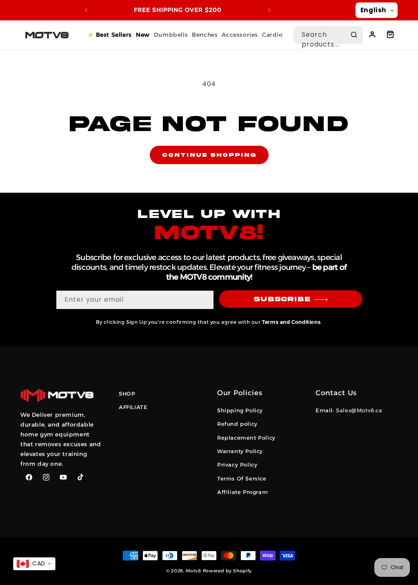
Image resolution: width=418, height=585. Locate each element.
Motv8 (193, 571)
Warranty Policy (240, 451)
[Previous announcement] (86, 10)
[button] (390, 34)
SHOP (127, 393)
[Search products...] (354, 35)
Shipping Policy (240, 410)
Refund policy (237, 423)
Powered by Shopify (227, 571)
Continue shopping (209, 155)
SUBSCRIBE (281, 299)
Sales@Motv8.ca (359, 410)
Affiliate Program (242, 492)
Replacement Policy (246, 437)
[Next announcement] (269, 10)
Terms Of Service (242, 478)
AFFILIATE (133, 407)
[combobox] (328, 35)
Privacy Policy (237, 464)
